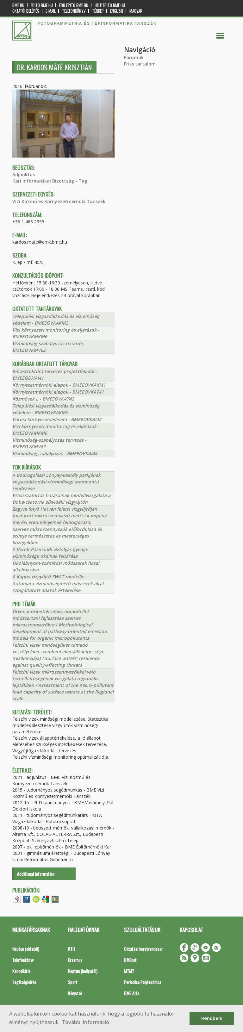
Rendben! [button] (211, 1018)
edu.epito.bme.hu (73, 5)
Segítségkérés (24, 982)
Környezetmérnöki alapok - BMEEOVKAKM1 (59, 385)
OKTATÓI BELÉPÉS (25, 11)
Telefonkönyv (74, 11)
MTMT (129, 970)
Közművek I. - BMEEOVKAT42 (43, 399)
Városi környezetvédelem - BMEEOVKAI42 (56, 419)
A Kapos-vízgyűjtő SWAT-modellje (48, 577)
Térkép (98, 11)
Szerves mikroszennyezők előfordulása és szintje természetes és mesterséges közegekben (57, 535)
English (116, 11)
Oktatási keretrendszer (143, 948)
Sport (73, 982)
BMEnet (130, 959)
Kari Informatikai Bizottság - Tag (49, 181)
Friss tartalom (140, 64)
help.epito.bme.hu (110, 5)
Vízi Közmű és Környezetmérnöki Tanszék (58, 201)
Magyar (135, 11)
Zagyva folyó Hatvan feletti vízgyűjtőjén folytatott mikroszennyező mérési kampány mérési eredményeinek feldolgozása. (59, 515)
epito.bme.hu (42, 5)
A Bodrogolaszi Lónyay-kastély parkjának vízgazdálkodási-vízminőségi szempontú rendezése (56, 481)
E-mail (51, 11)
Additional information (35, 873)
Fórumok (134, 57)
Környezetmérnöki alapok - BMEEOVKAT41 (58, 392)
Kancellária (21, 970)
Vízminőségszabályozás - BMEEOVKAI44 (54, 454)
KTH (71, 948)
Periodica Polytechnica (142, 982)
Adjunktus (23, 174)
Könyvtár (75, 993)
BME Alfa (131, 993)
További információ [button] (85, 1022)
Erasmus (75, 959)
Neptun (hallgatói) (82, 970)
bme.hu (18, 5)
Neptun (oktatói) (25, 948)
